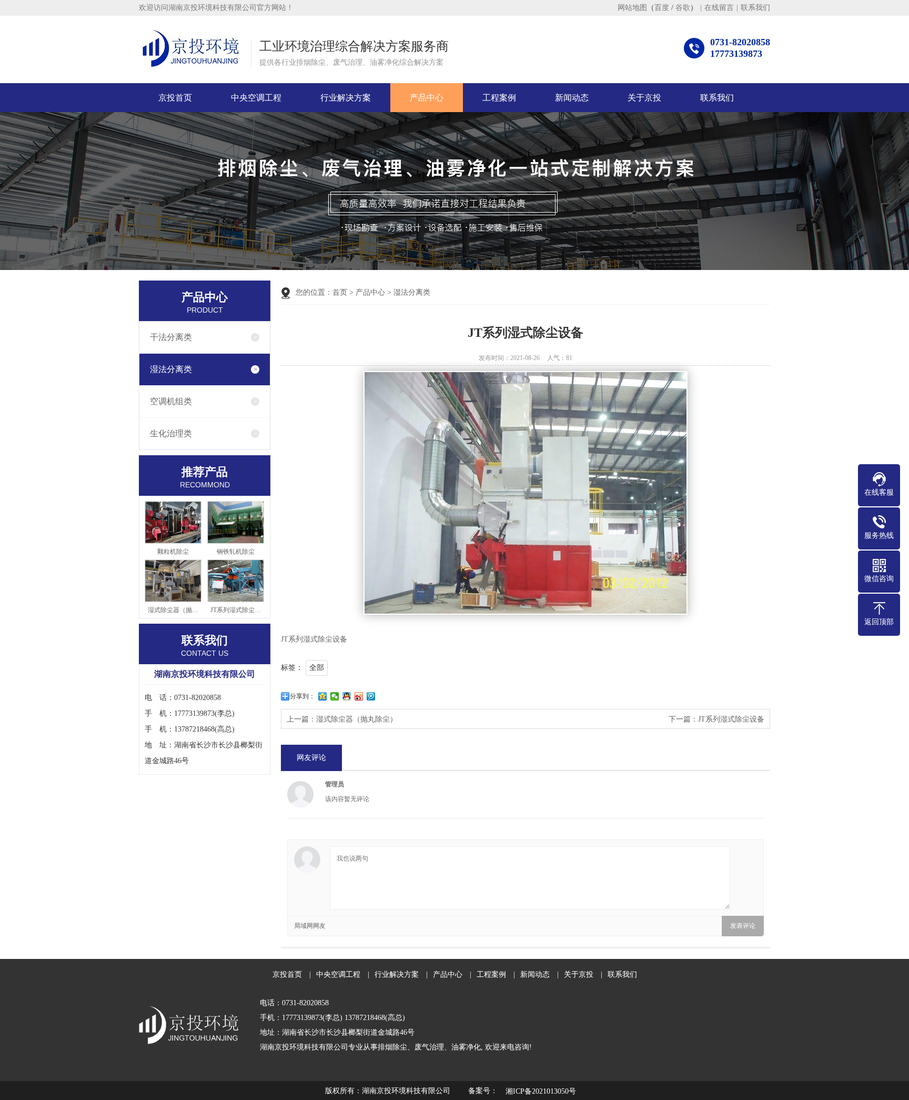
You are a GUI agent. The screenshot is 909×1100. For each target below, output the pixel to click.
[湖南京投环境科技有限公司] (191, 49)
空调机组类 (171, 401)
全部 (316, 668)
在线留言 (719, 8)
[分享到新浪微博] (359, 696)
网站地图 (632, 8)
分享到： (302, 696)
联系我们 (755, 8)
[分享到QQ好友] (346, 696)
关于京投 (644, 97)
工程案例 (499, 97)
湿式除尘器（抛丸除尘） (356, 719)
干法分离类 (171, 337)
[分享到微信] (334, 696)
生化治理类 (171, 433)
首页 (339, 292)
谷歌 (682, 8)
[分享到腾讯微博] (371, 696)
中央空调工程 (256, 97)
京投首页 (175, 97)
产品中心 (426, 97)
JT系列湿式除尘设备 (731, 719)
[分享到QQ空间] (322, 696)
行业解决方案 (345, 97)
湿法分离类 (171, 369)
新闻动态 (572, 97)
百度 (661, 8)
